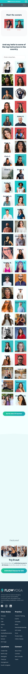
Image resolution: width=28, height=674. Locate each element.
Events (17, 619)
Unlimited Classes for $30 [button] (14, 571)
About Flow (18, 651)
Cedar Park (4, 651)
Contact (17, 654)
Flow (2, 619)
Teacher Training (20, 616)
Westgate (4, 656)
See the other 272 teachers (14, 414)
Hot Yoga (3, 642)
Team (16, 659)
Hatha (2, 624)
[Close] (26, 1)
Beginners (4, 636)
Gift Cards (18, 630)
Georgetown (4, 662)
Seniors (3, 639)
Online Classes (19, 639)
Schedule (17, 622)
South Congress (5, 665)
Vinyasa (3, 616)
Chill (2, 622)
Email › (9, 30)
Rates (16, 624)
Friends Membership (20, 627)
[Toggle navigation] (24, 5)
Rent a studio (19, 656)
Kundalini (3, 630)
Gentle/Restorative (6, 633)
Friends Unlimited (14, 1)
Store (16, 633)
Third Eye (3, 659)
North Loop (4, 654)
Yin (2, 627)
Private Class (18, 636)
